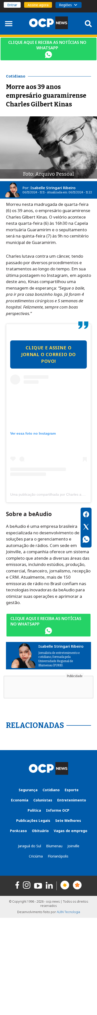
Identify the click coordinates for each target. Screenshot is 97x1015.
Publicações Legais (33, 820)
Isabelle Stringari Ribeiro (53, 187)
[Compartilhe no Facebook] (86, 515)
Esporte (72, 789)
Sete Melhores (68, 820)
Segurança (28, 789)
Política (34, 810)
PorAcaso (18, 830)
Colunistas (42, 800)
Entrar (12, 4)
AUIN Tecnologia (68, 912)
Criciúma (36, 856)
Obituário (40, 830)
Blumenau (54, 846)
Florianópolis (58, 856)
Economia (19, 800)
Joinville (73, 846)
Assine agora (38, 4)
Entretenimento (71, 800)
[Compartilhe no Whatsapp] (86, 540)
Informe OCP (57, 810)
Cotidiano (51, 789)
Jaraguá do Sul (29, 846)
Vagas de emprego (70, 830)
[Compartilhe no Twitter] (86, 527)
